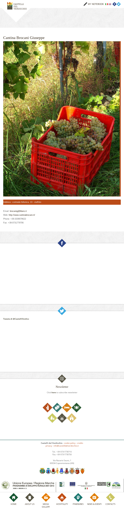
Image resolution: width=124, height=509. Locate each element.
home (13, 504)
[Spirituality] (72, 422)
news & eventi (94, 504)
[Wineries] (47, 411)
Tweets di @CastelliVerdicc (16, 318)
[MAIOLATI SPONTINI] (57, 473)
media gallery (46, 505)
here (54, 392)
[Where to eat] (76, 411)
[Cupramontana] (53, 473)
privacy (49, 445)
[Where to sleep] (67, 411)
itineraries (78, 504)
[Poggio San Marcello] (72, 473)
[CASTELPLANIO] (48, 473)
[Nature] (52, 422)
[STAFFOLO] (82, 473)
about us (30, 504)
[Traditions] (62, 422)
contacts (110, 504)
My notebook (96, 4)
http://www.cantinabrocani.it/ (22, 215)
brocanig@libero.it (18, 211)
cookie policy (69, 443)
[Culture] (57, 411)
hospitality (62, 504)
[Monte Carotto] (66, 473)
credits (80, 443)
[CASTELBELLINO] (42, 473)
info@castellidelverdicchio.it (66, 445)
